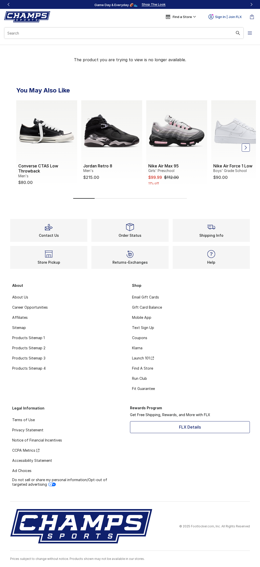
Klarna (137, 348)
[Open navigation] (250, 33)
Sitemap (19, 327)
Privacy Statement (27, 430)
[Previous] (8, 4)
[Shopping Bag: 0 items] (252, 16)
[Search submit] (237, 33)
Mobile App (141, 317)
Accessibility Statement (32, 460)
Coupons (139, 338)
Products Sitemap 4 (29, 368)
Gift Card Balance (147, 307)
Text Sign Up (143, 327)
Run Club (139, 378)
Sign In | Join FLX (228, 17)
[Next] (251, 4)
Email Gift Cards (145, 297)
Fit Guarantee (143, 388)
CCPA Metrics (23, 450)
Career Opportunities (30, 307)
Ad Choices (21, 470)
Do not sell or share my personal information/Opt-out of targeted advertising (59, 482)
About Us (20, 297)
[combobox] (123, 33)
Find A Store (142, 368)
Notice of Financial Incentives (37, 440)
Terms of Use (23, 420)
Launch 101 (141, 358)
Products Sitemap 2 (28, 348)
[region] (130, 5)
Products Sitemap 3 (28, 358)
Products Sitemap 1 (28, 338)
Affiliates (20, 317)
